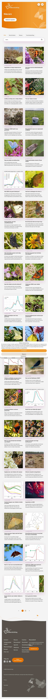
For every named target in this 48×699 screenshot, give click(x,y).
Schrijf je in (34, 648)
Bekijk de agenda (10, 19)
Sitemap (5, 690)
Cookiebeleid (23, 356)
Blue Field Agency (29, 674)
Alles (5, 35)
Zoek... (7, 39)
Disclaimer (6, 685)
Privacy (5, 679)
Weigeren (24, 354)
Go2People (17, 674)
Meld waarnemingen (18, 660)
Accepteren (24, 350)
